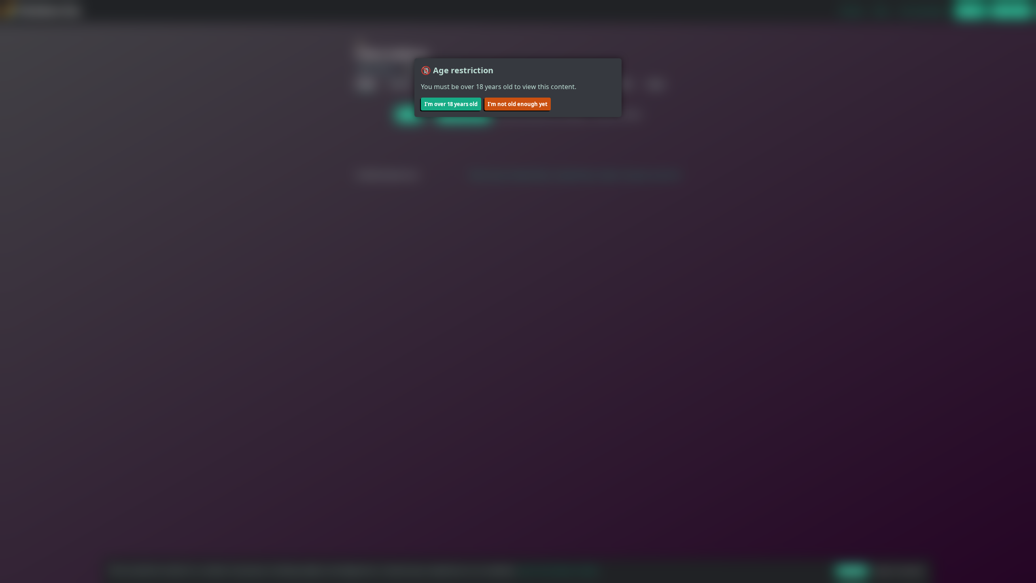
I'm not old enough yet (518, 104)
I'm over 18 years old (451, 104)
